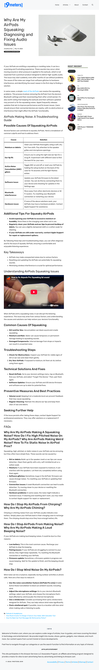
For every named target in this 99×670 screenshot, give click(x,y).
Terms (68, 662)
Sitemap (82, 662)
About (76, 5)
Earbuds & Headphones (12, 51)
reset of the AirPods (31, 91)
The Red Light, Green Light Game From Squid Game (85, 118)
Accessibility (52, 662)
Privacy (61, 662)
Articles (65, 5)
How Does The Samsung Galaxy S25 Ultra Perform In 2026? (86, 108)
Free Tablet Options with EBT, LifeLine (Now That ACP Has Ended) (85, 79)
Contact (85, 5)
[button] (92, 5)
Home (57, 5)
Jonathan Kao (8, 49)
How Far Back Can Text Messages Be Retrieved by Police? (26, 618)
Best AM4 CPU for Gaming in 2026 (83, 89)
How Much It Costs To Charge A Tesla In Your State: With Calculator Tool (30, 616)
